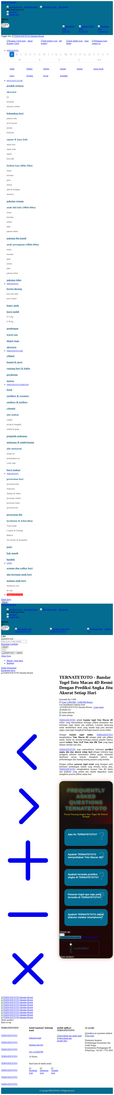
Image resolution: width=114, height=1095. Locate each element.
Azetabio (64, 76)
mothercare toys (13, 586)
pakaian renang (15, 201)
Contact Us (103, 31)
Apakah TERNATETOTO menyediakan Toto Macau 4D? (86, 856)
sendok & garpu (13, 429)
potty (9, 547)
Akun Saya (6, 599)
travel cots (12, 334)
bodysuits (10, 133)
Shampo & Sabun (14, 493)
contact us (96, 43)
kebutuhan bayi (15, 113)
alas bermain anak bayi (19, 574)
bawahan (10, 175)
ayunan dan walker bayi (20, 568)
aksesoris (10, 194)
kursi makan (13, 470)
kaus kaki (10, 159)
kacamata (10, 102)
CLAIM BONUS (81, 948)
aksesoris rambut (13, 106)
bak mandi (12, 553)
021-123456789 (36, 1052)
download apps (30, 7)
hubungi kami (35, 1038)
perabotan (12, 374)
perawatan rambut (14, 498)
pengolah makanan (17, 436)
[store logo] (28, 36)
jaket (8, 227)
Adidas (29, 69)
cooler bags (11, 463)
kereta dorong (14, 288)
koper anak (13, 305)
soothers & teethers (17, 402)
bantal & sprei (14, 362)
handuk (11, 559)
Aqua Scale (98, 69)
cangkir (10, 420)
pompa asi (11, 454)
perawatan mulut (13, 503)
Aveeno (29, 76)
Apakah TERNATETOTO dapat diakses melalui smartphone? (86, 916)
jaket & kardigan (13, 190)
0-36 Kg (10, 321)
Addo (11, 69)
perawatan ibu (14, 514)
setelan (9, 185)
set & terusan (12, 123)
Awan (45, 76)
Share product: (67, 957)
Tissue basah (12, 526)
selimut (10, 356)
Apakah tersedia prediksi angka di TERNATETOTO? (83, 876)
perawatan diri (12, 508)
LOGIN (66, 31)
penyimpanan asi (13, 458)
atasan (9, 171)
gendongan (12, 328)
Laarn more (99, 707)
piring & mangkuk (14, 424)
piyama (9, 128)
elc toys (10, 590)
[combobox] (14, 641)
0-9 (99, 59)
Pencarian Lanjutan (9, 644)
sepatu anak (11, 149)
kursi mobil (13, 311)
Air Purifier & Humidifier (17, 540)
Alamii (63, 69)
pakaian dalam (12, 231)
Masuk (5, 602)
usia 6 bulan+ (12, 299)
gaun (8, 180)
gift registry (63, 7)
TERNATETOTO (23, 631)
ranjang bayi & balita (18, 368)
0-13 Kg (10, 317)
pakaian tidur (12, 118)
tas (8, 97)
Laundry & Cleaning (15, 531)
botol (9, 389)
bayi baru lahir (12, 294)
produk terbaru (15, 85)
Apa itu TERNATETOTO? (82, 834)
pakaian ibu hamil (16, 238)
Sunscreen (11, 489)
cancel (5, 647)
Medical (10, 535)
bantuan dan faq (36, 1045)
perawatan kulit (13, 484)
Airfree (46, 69)
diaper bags (13, 341)
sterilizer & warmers (18, 396)
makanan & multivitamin (20, 442)
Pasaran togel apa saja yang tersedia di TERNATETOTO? (84, 896)
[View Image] (17, 997)
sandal (9, 154)
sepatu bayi (11, 145)
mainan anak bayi (16, 580)
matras (10, 381)
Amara (80, 69)
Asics (11, 76)
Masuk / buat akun (15, 660)
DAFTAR (83, 31)
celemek (11, 408)
